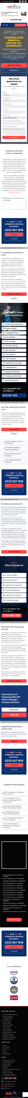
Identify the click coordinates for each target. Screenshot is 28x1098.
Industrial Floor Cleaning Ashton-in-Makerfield (12, 900)
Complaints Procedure (9, 1074)
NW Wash (15, 190)
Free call (14, 714)
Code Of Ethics (7, 1071)
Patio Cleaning (7, 1023)
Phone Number (7, 104)
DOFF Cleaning (14, 429)
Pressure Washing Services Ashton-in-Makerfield (13, 875)
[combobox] (14, 117)
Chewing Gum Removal (14, 294)
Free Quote (14, 239)
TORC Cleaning (7, 1030)
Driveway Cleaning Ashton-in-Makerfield (14, 890)
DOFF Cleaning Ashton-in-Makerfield (13, 895)
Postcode (5, 109)
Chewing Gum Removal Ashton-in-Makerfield (12, 908)
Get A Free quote (20, 25)
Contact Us (14, 70)
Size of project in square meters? (12, 121)
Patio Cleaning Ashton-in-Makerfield (13, 888)
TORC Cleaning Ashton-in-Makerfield (13, 897)
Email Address (6, 98)
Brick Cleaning (7, 1027)
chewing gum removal (13, 192)
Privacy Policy (6, 1066)
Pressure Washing (14, 552)
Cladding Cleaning (8, 1018)
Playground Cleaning (8, 1036)
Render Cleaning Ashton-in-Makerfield (13, 878)
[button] (4, 25)
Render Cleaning (7, 1016)
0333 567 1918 (16, 20)
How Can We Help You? (9, 126)
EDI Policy (5, 1067)
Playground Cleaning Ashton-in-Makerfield (14, 905)
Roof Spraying (7, 1021)
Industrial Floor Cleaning (9, 1032)
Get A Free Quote (14, 920)
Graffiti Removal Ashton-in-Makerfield (13, 903)
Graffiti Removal (7, 1034)
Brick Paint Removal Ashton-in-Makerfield (14, 911)
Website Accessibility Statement (12, 1069)
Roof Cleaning (7, 1019)
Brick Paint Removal (8, 1039)
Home (4, 1045)
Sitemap (5, 1052)
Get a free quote (14, 65)
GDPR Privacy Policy (8, 1062)
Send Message (14, 137)
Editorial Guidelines (8, 1073)
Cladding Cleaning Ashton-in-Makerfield (14, 881)
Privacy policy (6, 1054)
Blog (4, 1050)
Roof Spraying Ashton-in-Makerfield (13, 885)
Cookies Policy (7, 1064)
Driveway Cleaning (8, 1025)
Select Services (6, 115)
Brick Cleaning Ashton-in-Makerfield (13, 892)
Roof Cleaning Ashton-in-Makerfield (13, 883)
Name (4, 92)
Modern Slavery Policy (9, 1060)
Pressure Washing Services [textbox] (10, 118)
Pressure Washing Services (10, 1014)
